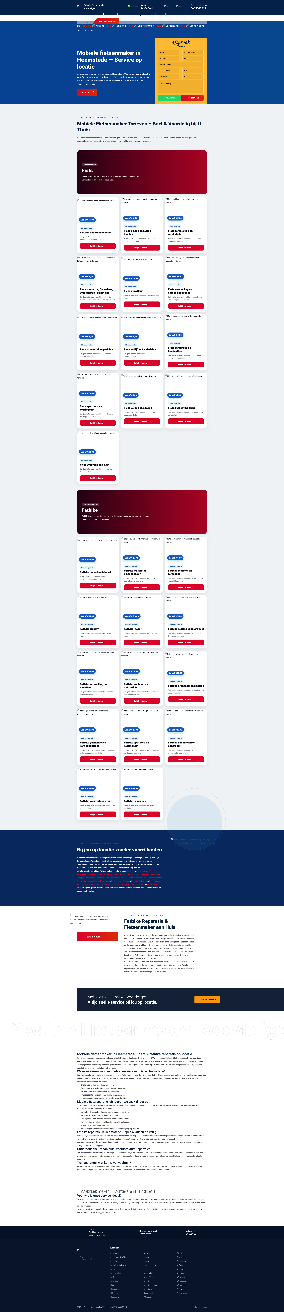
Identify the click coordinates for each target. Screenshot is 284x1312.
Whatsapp (171, 98)
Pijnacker (126, 881)
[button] (88, 21)
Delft (129, 874)
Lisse (136, 877)
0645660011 (198, 8)
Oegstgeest (116, 881)
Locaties (110, 15)
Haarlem (145, 874)
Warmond (108, 884)
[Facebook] (79, 1258)
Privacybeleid (201, 1307)
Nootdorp (106, 881)
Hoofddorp (90, 877)
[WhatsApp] (90, 1258)
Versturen (193, 98)
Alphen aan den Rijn (144, 871)
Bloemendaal (120, 874)
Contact (172, 15)
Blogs (149, 15)
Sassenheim (154, 881)
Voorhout (99, 884)
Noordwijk (81, 881)
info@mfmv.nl (147, 8)
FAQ (160, 15)
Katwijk (99, 877)
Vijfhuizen (81, 884)
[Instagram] (84, 1258)
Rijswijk (134, 881)
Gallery (137, 15)
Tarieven (124, 15)
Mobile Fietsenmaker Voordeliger (98, 1307)
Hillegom (81, 877)
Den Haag (136, 874)
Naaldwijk (144, 877)
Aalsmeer (131, 871)
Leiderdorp (115, 877)
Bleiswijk (110, 874)
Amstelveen (82, 874)
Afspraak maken (107, 21)
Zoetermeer (152, 884)
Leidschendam (127, 877)
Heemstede (155, 874)
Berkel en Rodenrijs (96, 874)
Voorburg (91, 884)
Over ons (96, 15)
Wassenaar (118, 884)
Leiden (106, 877)
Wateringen (129, 884)
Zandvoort (139, 884)
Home (83, 15)
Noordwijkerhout (94, 881)
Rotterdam (143, 881)
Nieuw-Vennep (155, 877)
